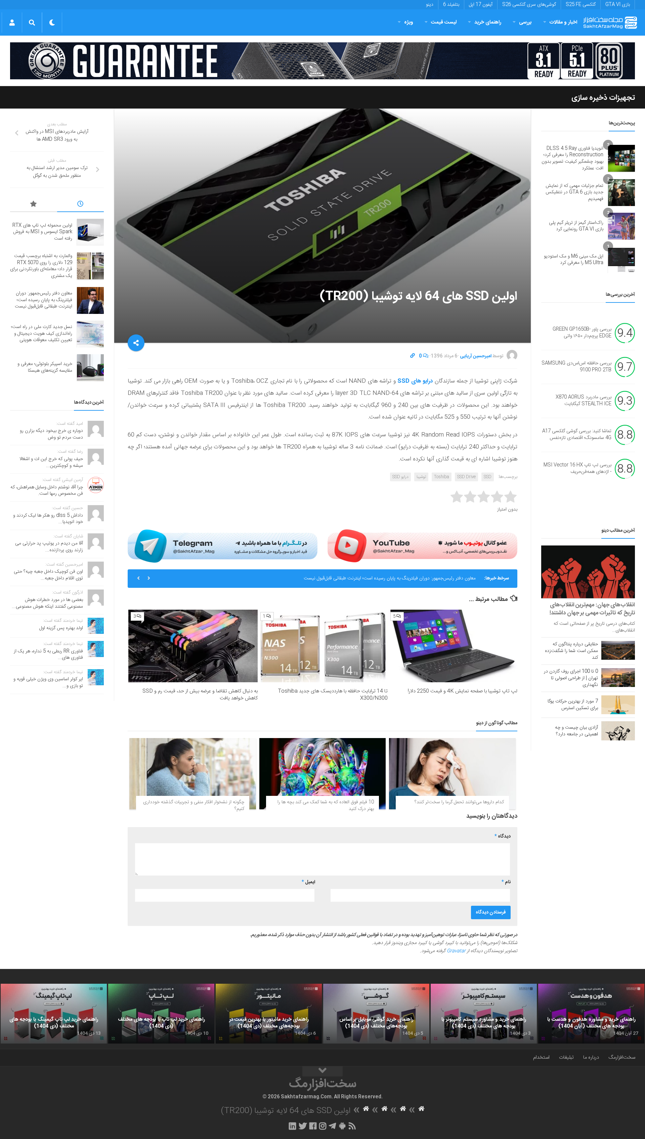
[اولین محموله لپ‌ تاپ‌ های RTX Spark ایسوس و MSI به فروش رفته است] (90, 232)
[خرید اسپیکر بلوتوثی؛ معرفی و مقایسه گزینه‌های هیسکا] (90, 367)
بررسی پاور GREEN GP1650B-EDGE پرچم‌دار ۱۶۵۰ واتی (582, 333)
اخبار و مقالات (563, 22)
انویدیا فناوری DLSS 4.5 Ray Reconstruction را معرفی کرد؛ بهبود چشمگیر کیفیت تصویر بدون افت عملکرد (572, 158)
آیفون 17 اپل (480, 5)
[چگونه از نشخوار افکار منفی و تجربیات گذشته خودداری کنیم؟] (192, 773)
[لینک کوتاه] (412, 356)
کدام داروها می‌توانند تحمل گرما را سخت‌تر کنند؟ (459, 802)
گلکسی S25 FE (581, 5)
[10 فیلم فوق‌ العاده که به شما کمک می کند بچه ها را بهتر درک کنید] (322, 773)
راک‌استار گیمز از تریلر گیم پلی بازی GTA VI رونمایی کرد (576, 226)
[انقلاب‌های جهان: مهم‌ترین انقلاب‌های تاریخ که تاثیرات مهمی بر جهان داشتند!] (588, 571)
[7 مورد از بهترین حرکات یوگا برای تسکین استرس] (618, 704)
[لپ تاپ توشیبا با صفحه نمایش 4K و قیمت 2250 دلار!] (452, 646)
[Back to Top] (322, 1071)
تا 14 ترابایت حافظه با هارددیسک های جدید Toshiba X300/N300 (333, 694)
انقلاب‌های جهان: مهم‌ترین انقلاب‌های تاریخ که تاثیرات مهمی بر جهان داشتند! (592, 609)
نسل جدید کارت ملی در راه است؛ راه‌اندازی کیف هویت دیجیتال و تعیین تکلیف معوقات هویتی (41, 333)
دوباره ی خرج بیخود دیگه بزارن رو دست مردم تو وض (51, 434)
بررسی (525, 22)
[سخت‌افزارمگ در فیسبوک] (312, 1126)
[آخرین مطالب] (80, 205)
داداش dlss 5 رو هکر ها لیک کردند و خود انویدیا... (48, 519)
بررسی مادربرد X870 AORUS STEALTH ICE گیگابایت (583, 401)
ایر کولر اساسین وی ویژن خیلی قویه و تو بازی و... (48, 682)
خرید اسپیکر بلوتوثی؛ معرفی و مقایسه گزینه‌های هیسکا (44, 367)
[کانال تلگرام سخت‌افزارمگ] (332, 1126)
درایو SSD (400, 477)
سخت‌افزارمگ (621, 1057)
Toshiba (441, 477)
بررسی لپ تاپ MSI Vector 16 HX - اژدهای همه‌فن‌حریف (577, 468)
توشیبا (421, 477)
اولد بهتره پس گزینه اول (61, 628)
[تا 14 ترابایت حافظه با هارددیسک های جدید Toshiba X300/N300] (322, 646)
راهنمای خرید (487, 22)
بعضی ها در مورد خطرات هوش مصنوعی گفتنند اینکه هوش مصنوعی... (47, 603)
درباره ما (591, 1057)
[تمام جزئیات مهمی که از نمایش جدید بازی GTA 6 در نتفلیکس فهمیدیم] (621, 192)
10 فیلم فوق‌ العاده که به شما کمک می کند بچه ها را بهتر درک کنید (325, 805)
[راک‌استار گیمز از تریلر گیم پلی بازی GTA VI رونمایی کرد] (621, 226)
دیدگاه (502, 836)
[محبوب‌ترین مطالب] (33, 205)
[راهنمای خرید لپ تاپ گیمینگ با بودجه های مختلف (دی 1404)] (54, 1014)
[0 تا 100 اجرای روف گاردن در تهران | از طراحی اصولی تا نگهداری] (618, 677)
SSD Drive (466, 477)
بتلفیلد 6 (451, 5)
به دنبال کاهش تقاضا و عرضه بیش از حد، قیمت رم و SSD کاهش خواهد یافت (200, 694)
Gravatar (456, 951)
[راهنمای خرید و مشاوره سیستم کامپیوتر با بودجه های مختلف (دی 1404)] (484, 1014)
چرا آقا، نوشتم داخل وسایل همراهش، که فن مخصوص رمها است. (46, 490)
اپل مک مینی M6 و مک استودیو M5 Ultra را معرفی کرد (573, 259)
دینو (429, 5)
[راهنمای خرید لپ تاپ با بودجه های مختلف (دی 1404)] (161, 1014)
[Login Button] (12, 22)
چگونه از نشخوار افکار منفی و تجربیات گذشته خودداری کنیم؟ (193, 805)
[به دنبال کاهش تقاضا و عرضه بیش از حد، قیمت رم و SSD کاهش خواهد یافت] (193, 646)
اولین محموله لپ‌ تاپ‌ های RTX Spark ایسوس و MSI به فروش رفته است (42, 232)
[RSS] (352, 1126)
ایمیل (308, 882)
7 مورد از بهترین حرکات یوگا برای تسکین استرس (573, 704)
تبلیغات (566, 1057)
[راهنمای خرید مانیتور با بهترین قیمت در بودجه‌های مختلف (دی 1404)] (269, 1014)
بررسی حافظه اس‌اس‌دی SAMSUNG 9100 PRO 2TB (576, 367)
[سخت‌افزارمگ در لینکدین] (292, 1126)
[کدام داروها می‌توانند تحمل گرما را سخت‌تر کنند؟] (452, 773)
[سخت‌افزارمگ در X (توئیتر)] (303, 1126)
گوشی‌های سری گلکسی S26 (529, 5)
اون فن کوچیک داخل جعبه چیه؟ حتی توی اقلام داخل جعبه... (48, 575)
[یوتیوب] (422, 545)
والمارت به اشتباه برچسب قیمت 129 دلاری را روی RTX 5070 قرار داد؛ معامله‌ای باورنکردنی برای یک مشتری (41, 266)
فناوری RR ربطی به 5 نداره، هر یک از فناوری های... (48, 654)
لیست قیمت (444, 22)
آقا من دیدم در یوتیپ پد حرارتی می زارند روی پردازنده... (49, 546)
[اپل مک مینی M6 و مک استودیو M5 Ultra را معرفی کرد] (621, 259)
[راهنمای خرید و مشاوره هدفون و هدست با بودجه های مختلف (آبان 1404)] (591, 1014)
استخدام (541, 1057)
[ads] (322, 60)
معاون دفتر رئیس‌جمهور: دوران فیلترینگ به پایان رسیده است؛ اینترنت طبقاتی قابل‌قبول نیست (390, 578)
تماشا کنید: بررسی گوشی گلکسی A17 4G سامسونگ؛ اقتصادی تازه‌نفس (576, 435)
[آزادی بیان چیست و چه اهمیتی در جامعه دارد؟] (618, 730)
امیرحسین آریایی (475, 356)
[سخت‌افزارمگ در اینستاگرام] (322, 1126)
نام (506, 882)
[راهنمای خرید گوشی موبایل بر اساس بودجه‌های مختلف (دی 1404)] (376, 1014)
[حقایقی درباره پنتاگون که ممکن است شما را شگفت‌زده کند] (618, 650)
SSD (487, 477)
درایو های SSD (415, 381)
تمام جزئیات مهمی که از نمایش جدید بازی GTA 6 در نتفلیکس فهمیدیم (574, 192)
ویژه (408, 22)
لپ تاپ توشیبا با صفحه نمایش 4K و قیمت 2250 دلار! (462, 691)
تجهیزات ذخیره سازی (603, 98)
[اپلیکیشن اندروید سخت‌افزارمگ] (342, 1126)
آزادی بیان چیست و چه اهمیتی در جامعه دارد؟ (576, 731)
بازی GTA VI (617, 5)
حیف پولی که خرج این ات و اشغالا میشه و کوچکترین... (51, 462)
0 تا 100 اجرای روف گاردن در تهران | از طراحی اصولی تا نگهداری (571, 678)
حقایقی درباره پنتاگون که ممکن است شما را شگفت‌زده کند (571, 651)
